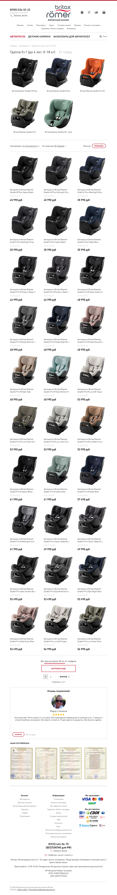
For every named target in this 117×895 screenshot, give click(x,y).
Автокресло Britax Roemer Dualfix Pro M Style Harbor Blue (57, 390)
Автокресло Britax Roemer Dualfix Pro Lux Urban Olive (89, 640)
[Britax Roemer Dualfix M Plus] (25, 72)
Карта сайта (22, 889)
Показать (98, 146)
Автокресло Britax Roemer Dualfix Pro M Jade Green (55, 490)
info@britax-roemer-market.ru (60, 855)
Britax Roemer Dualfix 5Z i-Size (58, 132)
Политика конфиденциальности (58, 830)
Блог (58, 826)
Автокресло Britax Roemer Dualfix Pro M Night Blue (89, 490)
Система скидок (64, 25)
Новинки (20, 25)
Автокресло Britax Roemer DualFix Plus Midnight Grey (22, 240)
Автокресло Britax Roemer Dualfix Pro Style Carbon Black (23, 590)
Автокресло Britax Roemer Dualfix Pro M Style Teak (22, 390)
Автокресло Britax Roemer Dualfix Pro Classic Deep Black (57, 540)
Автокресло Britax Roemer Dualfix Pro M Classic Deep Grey (57, 290)
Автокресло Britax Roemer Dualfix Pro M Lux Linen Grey (56, 440)
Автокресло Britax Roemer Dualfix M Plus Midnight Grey (56, 190)
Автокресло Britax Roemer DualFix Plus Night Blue (89, 240)
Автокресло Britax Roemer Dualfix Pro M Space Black (22, 490)
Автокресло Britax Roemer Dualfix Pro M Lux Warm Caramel (91, 440)
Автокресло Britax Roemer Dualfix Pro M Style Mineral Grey (24, 340)
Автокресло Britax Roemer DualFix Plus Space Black (55, 240)
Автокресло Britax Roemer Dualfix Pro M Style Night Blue (57, 340)
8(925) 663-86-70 (58, 844)
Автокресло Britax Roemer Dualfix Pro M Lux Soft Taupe (89, 390)
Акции (51, 25)
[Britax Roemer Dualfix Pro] (25, 113)
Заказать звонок (20, 15)
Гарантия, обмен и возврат (52, 28)
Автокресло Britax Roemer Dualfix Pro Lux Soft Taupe (55, 640)
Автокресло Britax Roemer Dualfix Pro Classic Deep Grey (90, 540)
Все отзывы (31, 734)
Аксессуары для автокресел (71, 36)
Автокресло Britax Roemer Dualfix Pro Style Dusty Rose (22, 640)
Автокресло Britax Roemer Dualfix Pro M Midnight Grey (22, 540)
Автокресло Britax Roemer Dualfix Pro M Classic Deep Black (24, 290)
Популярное (41, 25)
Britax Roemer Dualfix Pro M (92, 90)
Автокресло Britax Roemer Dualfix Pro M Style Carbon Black (91, 290)
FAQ (58, 819)
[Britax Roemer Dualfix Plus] (58, 72)
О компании (58, 799)
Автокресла (17, 36)
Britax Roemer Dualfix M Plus (24, 90)
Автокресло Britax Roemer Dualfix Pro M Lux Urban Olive (23, 440)
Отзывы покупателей (58, 816)
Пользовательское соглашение (58, 833)
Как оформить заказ (58, 806)
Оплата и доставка (92, 25)
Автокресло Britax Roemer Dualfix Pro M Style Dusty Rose (90, 340)
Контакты (71, 28)
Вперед (63, 676)
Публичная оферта (58, 836)
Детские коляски (39, 36)
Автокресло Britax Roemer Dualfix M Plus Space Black (22, 190)
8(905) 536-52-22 (20, 9)
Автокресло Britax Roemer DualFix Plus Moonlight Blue (89, 190)
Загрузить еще (58, 668)
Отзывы (77, 25)
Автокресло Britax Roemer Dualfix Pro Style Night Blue (89, 590)
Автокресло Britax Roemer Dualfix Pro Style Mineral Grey (57, 590)
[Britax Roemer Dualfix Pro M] (92, 72)
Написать (18, 734)
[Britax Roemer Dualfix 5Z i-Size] (58, 113)
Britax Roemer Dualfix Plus (58, 90)
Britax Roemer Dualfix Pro (24, 132)
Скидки (30, 25)
